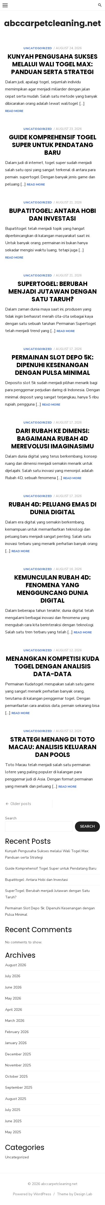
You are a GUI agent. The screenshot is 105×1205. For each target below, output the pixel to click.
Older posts (20, 803)
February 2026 (17, 1031)
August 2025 (15, 1098)
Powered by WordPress (32, 1194)
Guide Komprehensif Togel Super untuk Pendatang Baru (52, 145)
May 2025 (13, 1132)
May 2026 (13, 998)
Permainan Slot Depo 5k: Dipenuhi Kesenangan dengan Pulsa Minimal (53, 365)
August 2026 (15, 965)
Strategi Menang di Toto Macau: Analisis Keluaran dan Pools (53, 747)
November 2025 (18, 1065)
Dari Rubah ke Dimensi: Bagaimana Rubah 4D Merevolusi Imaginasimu (52, 438)
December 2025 (18, 1054)
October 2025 (16, 1076)
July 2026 (12, 976)
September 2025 (18, 1087)
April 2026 (13, 1009)
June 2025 (13, 1121)
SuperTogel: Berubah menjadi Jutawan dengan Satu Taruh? (52, 291)
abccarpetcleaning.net (52, 23)
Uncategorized (37, 48)
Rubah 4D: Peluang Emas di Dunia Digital (53, 508)
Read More (14, 111)
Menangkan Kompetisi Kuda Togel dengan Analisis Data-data (52, 666)
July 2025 (12, 1109)
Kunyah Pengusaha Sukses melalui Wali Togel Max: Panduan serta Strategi (53, 64)
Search (11, 818)
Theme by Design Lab (74, 1194)
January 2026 (16, 1043)
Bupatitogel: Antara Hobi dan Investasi (52, 215)
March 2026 (14, 1020)
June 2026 (13, 987)
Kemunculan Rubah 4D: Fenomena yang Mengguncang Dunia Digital (52, 589)
